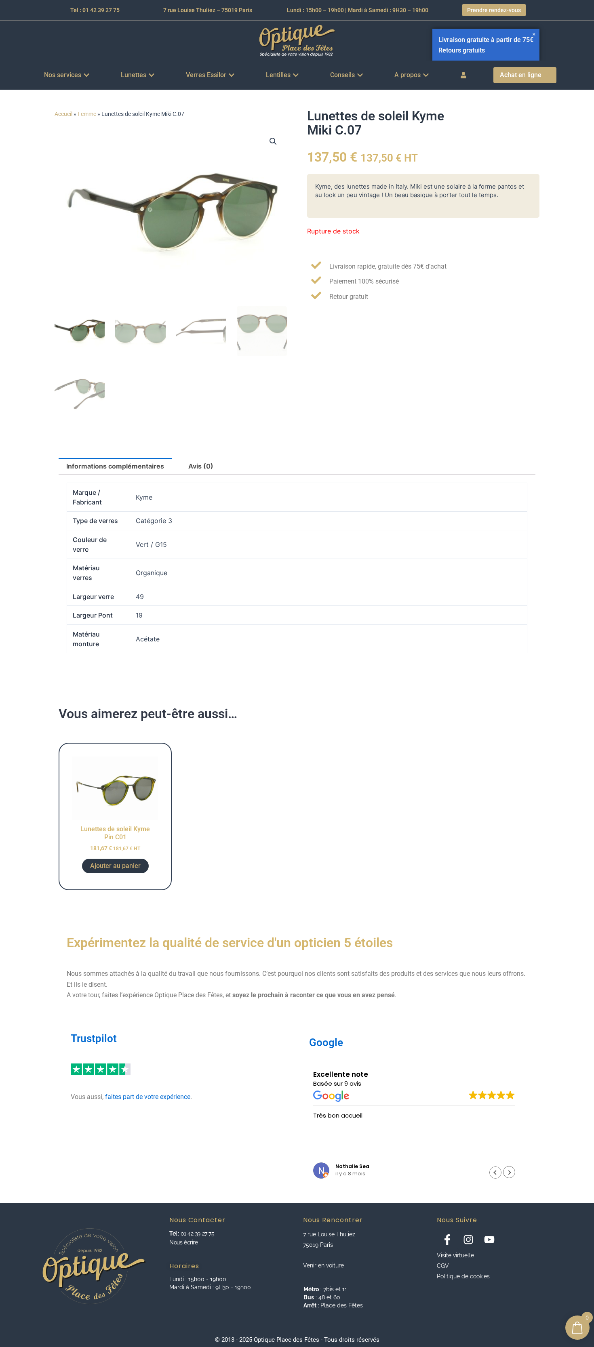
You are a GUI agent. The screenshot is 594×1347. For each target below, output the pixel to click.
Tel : (174, 1233)
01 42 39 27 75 (196, 1233)
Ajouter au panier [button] (115, 866)
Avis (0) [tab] (200, 466)
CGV (443, 1266)
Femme (87, 114)
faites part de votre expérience (147, 1097)
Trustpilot (94, 1038)
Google (326, 1042)
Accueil (63, 114)
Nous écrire (183, 1242)
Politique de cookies (463, 1276)
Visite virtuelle (455, 1255)
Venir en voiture (323, 1265)
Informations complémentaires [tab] (115, 466)
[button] (273, 141)
